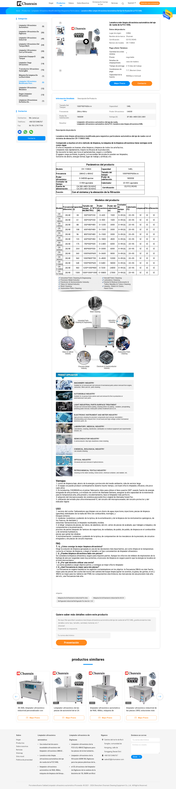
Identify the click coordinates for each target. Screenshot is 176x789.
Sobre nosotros (22, 746)
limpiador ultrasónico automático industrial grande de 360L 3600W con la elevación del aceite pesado (33, 710)
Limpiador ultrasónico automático (31, 26)
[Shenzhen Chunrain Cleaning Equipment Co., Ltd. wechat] (31, 132)
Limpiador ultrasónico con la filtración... (31, 51)
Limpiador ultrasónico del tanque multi (31, 45)
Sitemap (19, 753)
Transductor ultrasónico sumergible (31, 70)
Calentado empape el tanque (31, 57)
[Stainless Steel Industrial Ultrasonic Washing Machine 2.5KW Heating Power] (86, 42)
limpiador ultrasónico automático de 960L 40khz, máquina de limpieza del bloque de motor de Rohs (52, 770)
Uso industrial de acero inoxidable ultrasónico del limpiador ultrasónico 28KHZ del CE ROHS (51, 748)
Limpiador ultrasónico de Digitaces (31, 32)
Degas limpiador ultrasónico (31, 95)
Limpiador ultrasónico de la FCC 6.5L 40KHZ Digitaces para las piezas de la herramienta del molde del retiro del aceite (83, 748)
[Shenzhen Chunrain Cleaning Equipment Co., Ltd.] (26, 3)
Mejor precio (119, 83)
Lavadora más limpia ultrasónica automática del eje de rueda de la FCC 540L (52, 759)
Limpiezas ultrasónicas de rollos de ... (31, 101)
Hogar (18, 740)
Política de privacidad (24, 760)
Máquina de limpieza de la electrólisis (31, 76)
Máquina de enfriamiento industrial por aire (73, 598)
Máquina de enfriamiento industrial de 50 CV (108, 598)
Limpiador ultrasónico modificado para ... (31, 82)
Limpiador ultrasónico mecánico (31, 88)
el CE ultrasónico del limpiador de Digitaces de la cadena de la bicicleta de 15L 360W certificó (83, 770)
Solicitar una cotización (150, 3)
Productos (20, 743)
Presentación (71, 642)
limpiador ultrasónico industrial (31, 39)
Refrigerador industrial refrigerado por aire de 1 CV (75, 601)
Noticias (19, 750)
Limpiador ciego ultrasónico (31, 64)
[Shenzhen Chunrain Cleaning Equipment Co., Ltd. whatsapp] (25, 132)
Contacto (31, 138)
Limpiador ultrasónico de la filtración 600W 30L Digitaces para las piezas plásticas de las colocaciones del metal (83, 759)
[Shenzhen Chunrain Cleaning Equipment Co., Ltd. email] (20, 132)
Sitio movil (20, 756)
